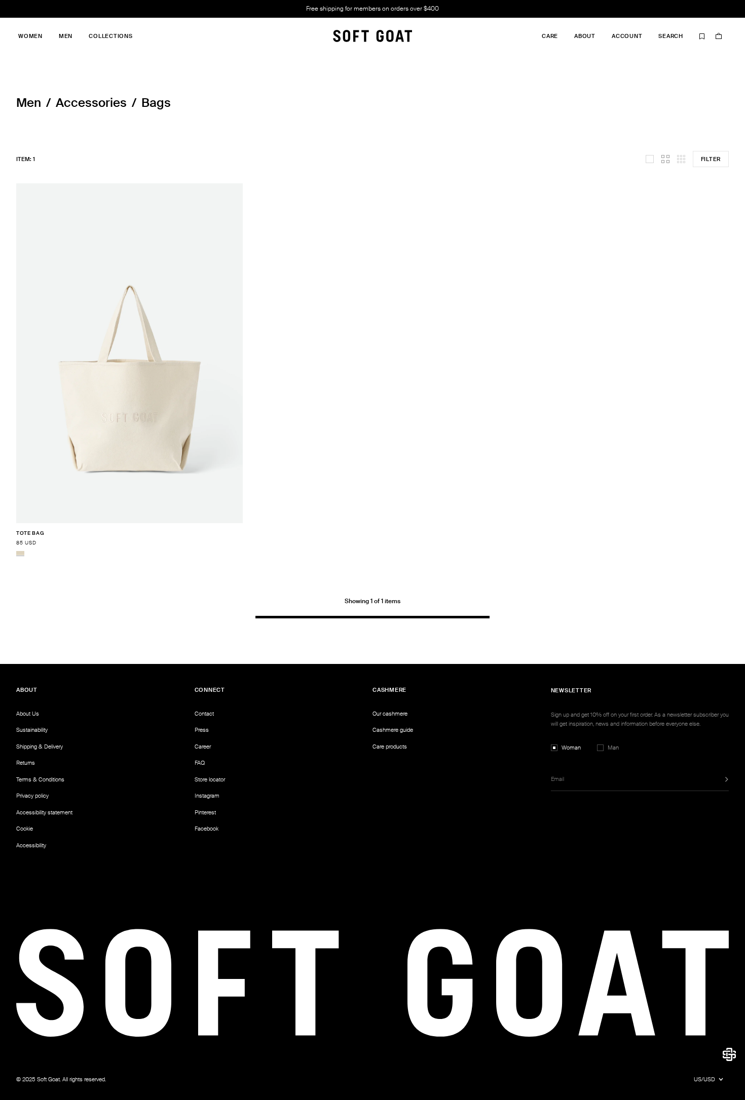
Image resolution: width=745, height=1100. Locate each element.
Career (203, 746)
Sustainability (32, 729)
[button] (729, 1054)
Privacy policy (32, 795)
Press (202, 729)
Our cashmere (389, 713)
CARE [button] (550, 36)
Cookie (24, 828)
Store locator (210, 779)
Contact (204, 713)
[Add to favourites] (240, 533)
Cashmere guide (392, 729)
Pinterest (205, 812)
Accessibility (31, 845)
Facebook (206, 828)
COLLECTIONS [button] (110, 36)
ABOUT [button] (584, 36)
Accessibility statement (44, 812)
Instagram (207, 795)
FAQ (200, 762)
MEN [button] (65, 36)
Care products (389, 746)
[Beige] (20, 553)
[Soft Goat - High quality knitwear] (372, 36)
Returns (25, 762)
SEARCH (670, 36)
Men (28, 102)
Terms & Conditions (40, 779)
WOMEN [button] (30, 36)
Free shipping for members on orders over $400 (372, 9)
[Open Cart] (718, 36)
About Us (27, 713)
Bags (156, 102)
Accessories (91, 102)
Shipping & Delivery (39, 746)
